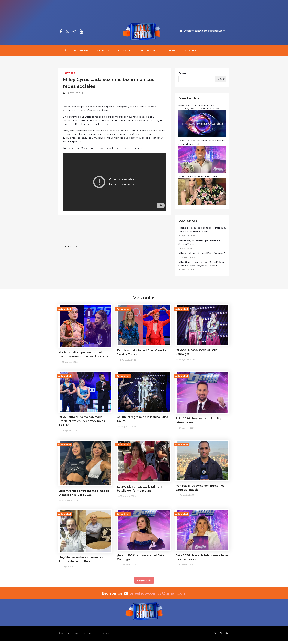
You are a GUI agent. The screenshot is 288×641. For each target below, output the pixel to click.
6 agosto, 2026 (186, 565)
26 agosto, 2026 (187, 359)
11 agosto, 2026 (69, 567)
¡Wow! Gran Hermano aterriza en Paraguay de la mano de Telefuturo (198, 107)
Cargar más (144, 580)
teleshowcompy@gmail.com (208, 30)
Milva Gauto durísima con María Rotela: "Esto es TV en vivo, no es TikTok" (201, 264)
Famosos (103, 50)
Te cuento (170, 50)
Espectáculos (147, 50)
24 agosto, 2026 (187, 428)
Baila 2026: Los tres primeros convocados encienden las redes (201, 142)
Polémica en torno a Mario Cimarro (198, 176)
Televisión (123, 50)
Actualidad (82, 50)
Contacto (191, 50)
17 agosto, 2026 (128, 496)
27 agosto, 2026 (70, 362)
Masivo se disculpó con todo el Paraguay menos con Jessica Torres (202, 229)
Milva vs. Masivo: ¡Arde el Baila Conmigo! (201, 253)
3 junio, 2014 (73, 92)
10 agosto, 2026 (128, 565)
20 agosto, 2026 (70, 500)
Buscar (182, 73)
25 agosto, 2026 (69, 430)
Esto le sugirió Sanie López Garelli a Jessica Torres (199, 242)
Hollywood (69, 72)
